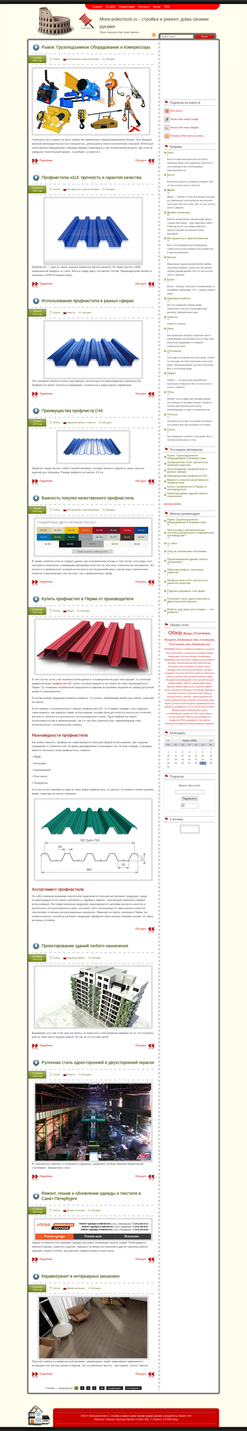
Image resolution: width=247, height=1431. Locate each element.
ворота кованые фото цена (193, 710)
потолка (169, 648)
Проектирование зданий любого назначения (84, 945)
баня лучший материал (195, 676)
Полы (170, 392)
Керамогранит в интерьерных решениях (80, 1276)
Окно (170, 328)
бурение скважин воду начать (181, 687)
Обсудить (110, 59)
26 (102, 1388)
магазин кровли (172, 504)
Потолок (172, 414)
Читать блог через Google (184, 119)
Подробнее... (47, 160)
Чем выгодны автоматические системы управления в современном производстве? (190, 533)
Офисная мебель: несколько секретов (185, 571)
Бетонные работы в (194, 673)
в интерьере (207, 639)
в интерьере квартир (202, 690)
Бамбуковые (204, 656)
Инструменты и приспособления (83, 59)
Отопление (174, 351)
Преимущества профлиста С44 (72, 410)
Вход (175, 1419)
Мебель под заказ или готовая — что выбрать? (190, 610)
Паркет (171, 373)
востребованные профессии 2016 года (185, 713)
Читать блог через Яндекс (184, 127)
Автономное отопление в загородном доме (192, 653)
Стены (171, 429)
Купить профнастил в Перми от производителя (87, 598)
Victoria (56, 59)
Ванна (208, 693)
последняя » (133, 1388)
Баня (170, 152)
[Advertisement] (190, 69)
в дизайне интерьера (181, 690)
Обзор (175, 632)
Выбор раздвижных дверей (200, 723)
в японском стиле (195, 693)
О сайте (172, 543)
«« (168, 740)
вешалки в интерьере (198, 700)
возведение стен (194, 720)
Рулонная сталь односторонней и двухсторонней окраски (97, 1062)
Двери (171, 190)
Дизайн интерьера (76, 1210)
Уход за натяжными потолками (186, 551)
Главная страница (115, 1419)
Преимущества (200, 644)
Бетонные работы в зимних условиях (185, 666)
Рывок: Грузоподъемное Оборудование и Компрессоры (95, 47)
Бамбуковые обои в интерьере (182, 656)
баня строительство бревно (190, 670)
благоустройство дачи (184, 703)
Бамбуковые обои (188, 639)
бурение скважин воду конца (197, 683)
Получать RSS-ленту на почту (186, 136)
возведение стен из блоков (187, 707)
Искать (204, 36)
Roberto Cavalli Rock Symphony (189, 649)
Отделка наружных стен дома (186, 591)
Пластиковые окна (179, 644)
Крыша (70, 611)
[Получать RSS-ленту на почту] (167, 136)
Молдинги (170, 639)
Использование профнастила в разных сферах (87, 300)
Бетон (171, 174)
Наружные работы (76, 422)
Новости (71, 312)
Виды (188, 633)
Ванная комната (174, 697)
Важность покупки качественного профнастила (87, 497)
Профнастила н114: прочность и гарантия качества (91, 177)
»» (211, 740)
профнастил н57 (62, 683)
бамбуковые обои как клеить (177, 660)
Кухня (170, 279)
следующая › (115, 1388)
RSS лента (176, 111)
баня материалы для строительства (194, 663)
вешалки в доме (179, 700)
